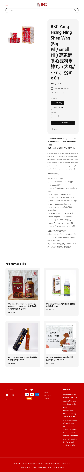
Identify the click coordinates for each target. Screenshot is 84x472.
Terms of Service (25, 467)
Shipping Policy (58, 467)
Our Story (47, 395)
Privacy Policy (37, 467)
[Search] (75, 10)
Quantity (54, 112)
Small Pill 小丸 (58, 108)
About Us (47, 392)
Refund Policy (47, 467)
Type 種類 (54, 98)
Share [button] (56, 129)
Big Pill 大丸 (57, 103)
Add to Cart (63, 123)
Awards (46, 399)
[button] (6, 4)
